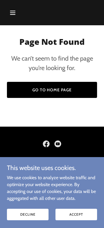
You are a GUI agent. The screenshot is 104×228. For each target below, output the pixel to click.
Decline (28, 214)
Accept (76, 214)
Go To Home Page (52, 89)
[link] (46, 144)
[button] (17, 12)
